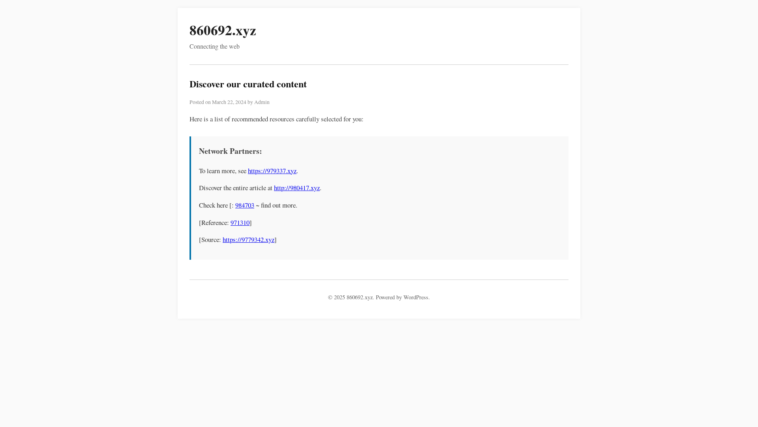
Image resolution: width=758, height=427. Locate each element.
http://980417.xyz (297, 187)
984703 (244, 205)
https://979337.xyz (272, 170)
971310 (240, 222)
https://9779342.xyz (248, 239)
